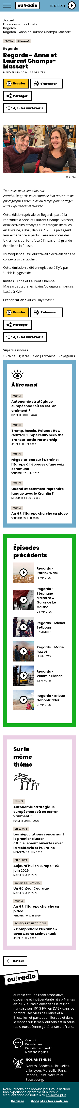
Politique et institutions (31, 923)
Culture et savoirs (27, 883)
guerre (24, 356)
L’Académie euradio (38, 1048)
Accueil (8, 20)
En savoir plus (56, 1094)
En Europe (21, 828)
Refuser (17, 1101)
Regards (9, 28)
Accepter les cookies (49, 1101)
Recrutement (34, 1044)
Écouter (19, 83)
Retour (18, 961)
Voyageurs (67, 356)
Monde (9, 40)
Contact (30, 1040)
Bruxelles (23, 40)
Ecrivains (48, 356)
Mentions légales (36, 1052)
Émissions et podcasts (20, 24)
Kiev (35, 356)
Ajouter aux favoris (28, 108)
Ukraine (9, 356)
